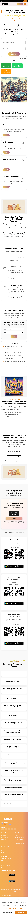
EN (2, 829)
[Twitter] (7, 824)
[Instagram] (5, 824)
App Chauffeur (18, 835)
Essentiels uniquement (8, 912)
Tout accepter (21, 912)
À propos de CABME (6, 858)
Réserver (11, 278)
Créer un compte (19, 233)
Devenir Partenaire (19, 839)
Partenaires (4, 863)
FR (9, 829)
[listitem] (6, 65)
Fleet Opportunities (19, 837)
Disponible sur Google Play (14, 456)
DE (12, 829)
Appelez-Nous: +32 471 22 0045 (8, 891)
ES (15, 829)
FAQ (2, 850)
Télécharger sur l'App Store (14, 451)
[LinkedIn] (10, 824)
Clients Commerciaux (6, 842)
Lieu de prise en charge (14, 39)
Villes (2, 860)
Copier (14, 518)
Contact (3, 852)
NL (5, 829)
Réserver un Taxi (5, 835)
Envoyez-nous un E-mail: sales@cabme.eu (11, 889)
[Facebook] (2, 824)
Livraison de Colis (5, 837)
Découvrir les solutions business (14, 424)
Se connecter (8, 233)
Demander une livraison (15, 297)
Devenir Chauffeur (5, 844)
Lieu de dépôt (14, 46)
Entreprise (3, 839)
